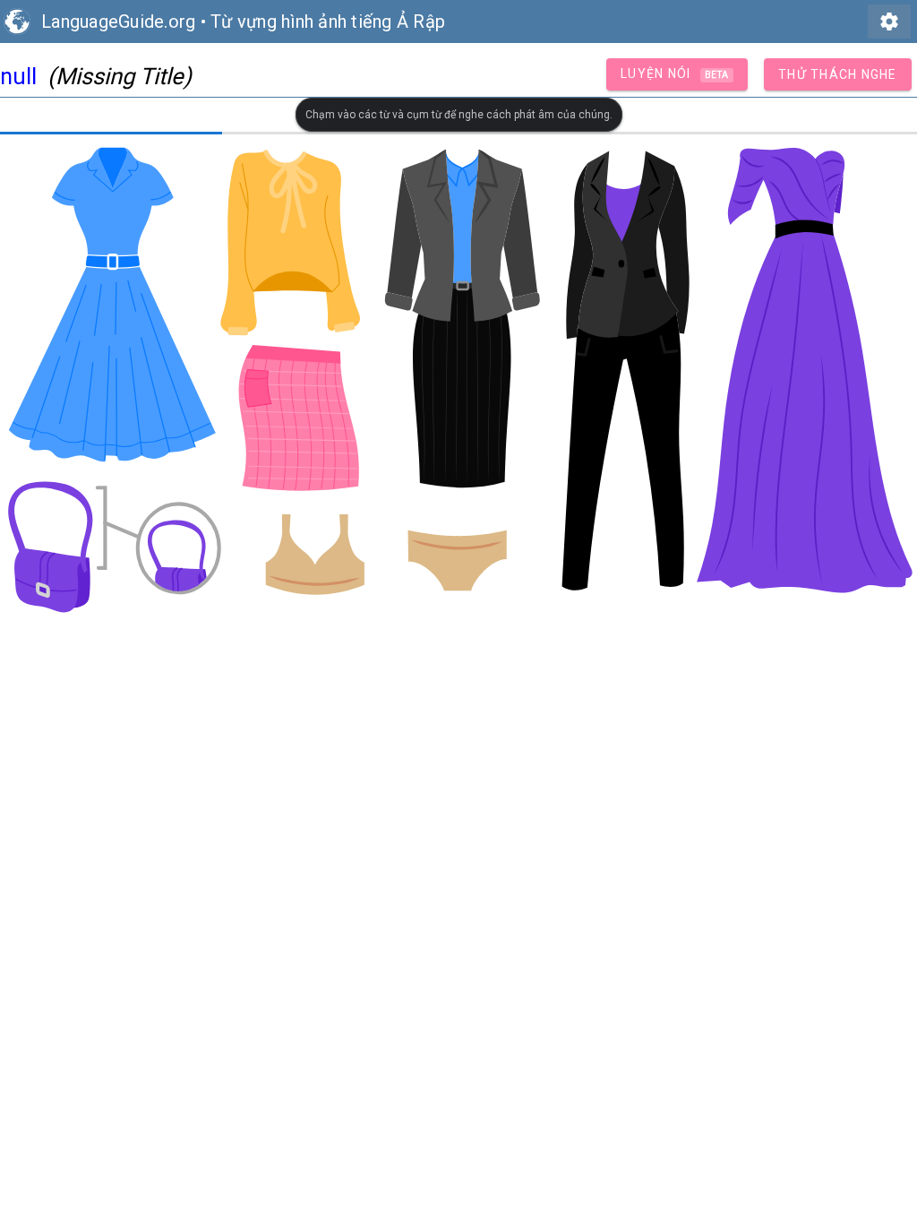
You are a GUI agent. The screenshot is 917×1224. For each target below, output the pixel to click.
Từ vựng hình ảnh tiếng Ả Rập (327, 21)
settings (889, 21)
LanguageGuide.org (118, 21)
